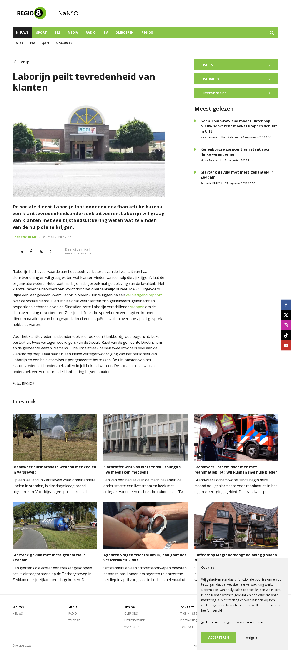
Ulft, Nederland (80, 13)
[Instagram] (286, 325)
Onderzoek (64, 43)
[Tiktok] (286, 335)
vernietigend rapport (144, 294)
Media (73, 32)
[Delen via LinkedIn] (21, 251)
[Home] (32, 13)
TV (105, 32)
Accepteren (218, 637)
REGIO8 (147, 32)
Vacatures (131, 627)
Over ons (131, 613)
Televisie (74, 620)
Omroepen (124, 32)
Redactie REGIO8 (26, 237)
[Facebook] (286, 305)
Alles (19, 43)
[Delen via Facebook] (31, 251)
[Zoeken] (271, 32)
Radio (91, 32)
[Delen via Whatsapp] (52, 251)
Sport (41, 32)
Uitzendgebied (134, 620)
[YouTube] (286, 345)
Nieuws (22, 32)
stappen (137, 306)
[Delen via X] (41, 251)
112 (57, 32)
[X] (286, 315)
